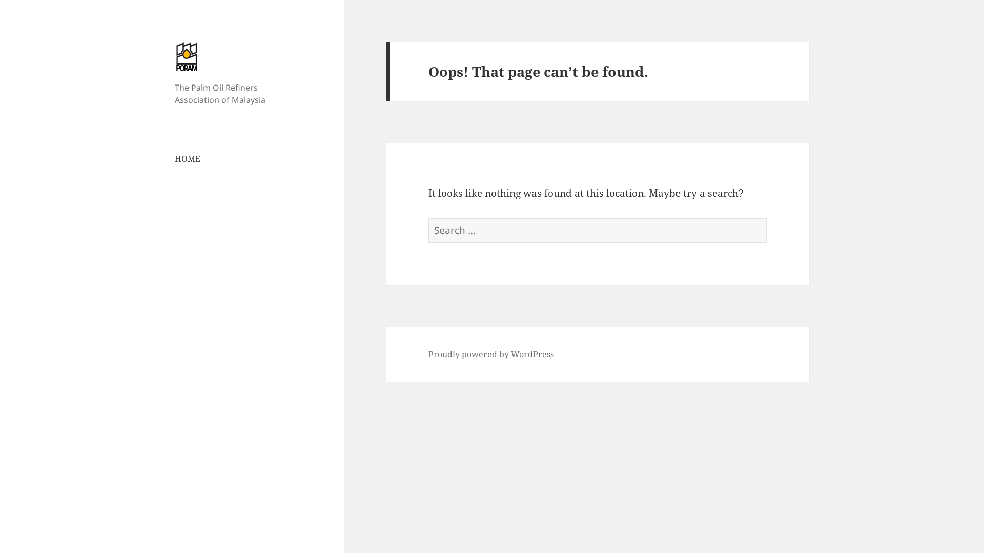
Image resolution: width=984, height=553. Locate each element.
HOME (187, 158)
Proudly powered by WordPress (491, 354)
